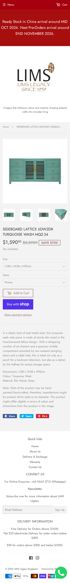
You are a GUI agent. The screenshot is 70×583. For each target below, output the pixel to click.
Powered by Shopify (52, 569)
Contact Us (35, 467)
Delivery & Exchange (35, 457)
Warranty (35, 462)
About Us (35, 451)
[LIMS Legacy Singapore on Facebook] (31, 558)
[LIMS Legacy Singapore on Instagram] (37, 558)
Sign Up (60, 510)
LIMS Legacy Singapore (26, 569)
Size (5, 259)
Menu (10, 5)
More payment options (18, 315)
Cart (64, 5)
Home (6, 127)
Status (6, 275)
